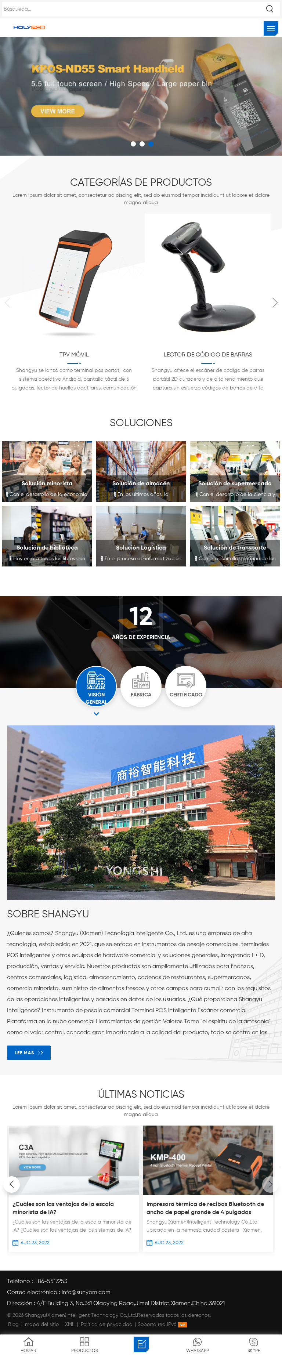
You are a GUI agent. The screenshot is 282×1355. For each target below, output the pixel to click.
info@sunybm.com (86, 1293)
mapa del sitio (42, 1324)
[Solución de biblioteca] (47, 536)
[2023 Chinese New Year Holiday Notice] (73, 1130)
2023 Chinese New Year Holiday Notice (64, 1144)
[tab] (96, 686)
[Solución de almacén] (141, 471)
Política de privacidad (107, 1324)
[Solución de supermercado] (235, 471)
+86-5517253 (51, 1282)
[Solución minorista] (47, 471)
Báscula (208, 355)
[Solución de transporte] (235, 536)
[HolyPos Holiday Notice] (207, 1193)
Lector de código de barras (74, 355)
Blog (13, 1324)
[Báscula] (208, 338)
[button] (275, 303)
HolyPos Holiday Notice (177, 1204)
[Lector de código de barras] (74, 338)
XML (70, 1324)
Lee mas (24, 1053)
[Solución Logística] (141, 536)
